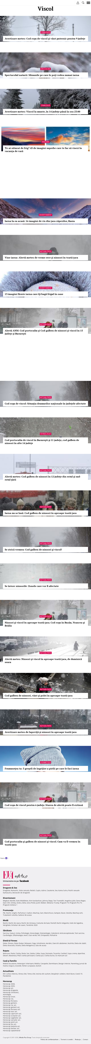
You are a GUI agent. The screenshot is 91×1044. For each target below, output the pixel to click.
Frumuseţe (8, 910)
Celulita (69, 913)
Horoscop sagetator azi (12, 1018)
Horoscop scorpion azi (11, 1016)
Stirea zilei (45, 434)
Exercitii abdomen (60, 943)
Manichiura (48, 913)
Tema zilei (45, 32)
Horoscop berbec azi (11, 1028)
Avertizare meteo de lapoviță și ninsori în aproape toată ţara (41, 732)
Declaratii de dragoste (21, 893)
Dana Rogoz (81, 901)
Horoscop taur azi (10, 1011)
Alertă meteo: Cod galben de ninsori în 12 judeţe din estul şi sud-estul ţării (43, 478)
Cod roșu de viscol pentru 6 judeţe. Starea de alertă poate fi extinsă (44, 805)
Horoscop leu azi (9, 1024)
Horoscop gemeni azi (11, 1007)
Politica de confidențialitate (49, 1039)
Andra (19, 903)
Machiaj (36, 913)
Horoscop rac (8, 999)
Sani (41, 913)
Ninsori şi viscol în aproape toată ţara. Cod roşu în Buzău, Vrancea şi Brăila (45, 624)
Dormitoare (53, 963)
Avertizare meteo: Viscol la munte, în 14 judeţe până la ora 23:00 (42, 111)
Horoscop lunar (9, 996)
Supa (43, 953)
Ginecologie (34, 933)
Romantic (14, 890)
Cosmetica (45, 762)
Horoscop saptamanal (11, 1030)
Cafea (38, 953)
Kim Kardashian (35, 901)
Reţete (6, 950)
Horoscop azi (8, 988)
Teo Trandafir (58, 901)
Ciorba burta (49, 955)
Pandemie (7, 976)
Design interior (64, 963)
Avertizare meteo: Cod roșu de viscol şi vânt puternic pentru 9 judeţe (45, 38)
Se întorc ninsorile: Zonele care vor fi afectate (32, 586)
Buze (63, 913)
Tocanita (56, 953)
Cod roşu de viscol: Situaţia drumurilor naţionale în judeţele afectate (45, 403)
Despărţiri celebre (58, 974)
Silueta (18, 945)
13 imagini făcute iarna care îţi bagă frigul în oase (34, 294)
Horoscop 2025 (9, 986)
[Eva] (7, 2)
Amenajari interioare (25, 963)
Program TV (64, 903)
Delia (24, 903)
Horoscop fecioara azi (11, 1009)
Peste (24, 953)
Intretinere (41, 943)
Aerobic (49, 943)
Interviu (14, 974)
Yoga (34, 943)
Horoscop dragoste (10, 990)
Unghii (14, 913)
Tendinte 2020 (31, 925)
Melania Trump (53, 903)
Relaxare (28, 943)
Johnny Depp (47, 901)
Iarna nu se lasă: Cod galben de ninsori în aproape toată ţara (41, 513)
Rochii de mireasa (28, 923)
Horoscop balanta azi (11, 1026)
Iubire (43, 890)
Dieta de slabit (80, 943)
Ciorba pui (39, 955)
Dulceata (49, 953)
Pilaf (19, 955)
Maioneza (13, 955)
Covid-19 (78, 974)
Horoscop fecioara (10, 1001)
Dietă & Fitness (10, 940)
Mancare (6, 953)
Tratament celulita (10, 915)
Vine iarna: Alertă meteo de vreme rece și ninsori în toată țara (41, 257)
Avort (26, 935)
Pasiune (45, 142)
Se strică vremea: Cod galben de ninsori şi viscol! (33, 549)
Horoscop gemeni (10, 1003)
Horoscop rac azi (9, 1005)
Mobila (37, 963)
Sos (28, 953)
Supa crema (72, 953)
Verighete (7, 925)
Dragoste (6, 890)
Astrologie (7, 994)
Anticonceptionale (67, 933)
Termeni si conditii (67, 1039)
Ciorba (18, 953)
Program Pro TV (76, 903)
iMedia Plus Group (25, 1037)
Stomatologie (45, 933)
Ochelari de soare (18, 925)
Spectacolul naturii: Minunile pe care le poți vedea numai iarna (42, 75)
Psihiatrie (53, 935)
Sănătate (7, 930)
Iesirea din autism (43, 974)
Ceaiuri (12, 933)
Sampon (57, 913)
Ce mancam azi (61, 955)
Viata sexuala (24, 890)
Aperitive (81, 953)
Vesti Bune (70, 974)
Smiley (13, 903)
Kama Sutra (63, 890)
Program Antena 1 (10, 905)
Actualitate (45, 251)
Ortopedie (45, 935)
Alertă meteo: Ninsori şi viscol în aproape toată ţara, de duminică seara (43, 660)
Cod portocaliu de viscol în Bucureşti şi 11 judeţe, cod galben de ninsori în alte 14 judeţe (42, 441)
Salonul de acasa (25, 915)
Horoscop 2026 (9, 984)
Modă (5, 920)
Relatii (32, 890)
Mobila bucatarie (9, 963)
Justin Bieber (41, 903)
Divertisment (45, 215)
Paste (13, 953)
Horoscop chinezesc (11, 992)
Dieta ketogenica (28, 945)
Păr (4, 913)
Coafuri (29, 913)
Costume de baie (43, 923)
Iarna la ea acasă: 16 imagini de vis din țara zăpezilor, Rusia (40, 221)
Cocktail (64, 953)
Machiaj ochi (78, 913)
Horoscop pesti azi (10, 1022)
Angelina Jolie (70, 901)
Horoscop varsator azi (11, 1020)
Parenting (75, 963)
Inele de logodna (76, 923)
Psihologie (25, 933)
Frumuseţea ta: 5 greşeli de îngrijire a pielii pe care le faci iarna (42, 768)
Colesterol (55, 933)
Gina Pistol (31, 903)
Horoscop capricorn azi (12, 1013)
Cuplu (38, 890)
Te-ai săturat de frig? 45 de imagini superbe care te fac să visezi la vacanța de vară (43, 149)
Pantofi (53, 923)
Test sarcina (79, 933)
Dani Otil (6, 903)
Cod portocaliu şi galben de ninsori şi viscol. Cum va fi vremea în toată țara (42, 843)
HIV (39, 935)
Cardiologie (7, 935)
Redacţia (78, 1039)
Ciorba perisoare (28, 955)
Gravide (18, 966)
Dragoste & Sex (10, 887)
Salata (32, 953)
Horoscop (7, 981)
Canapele (44, 963)
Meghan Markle (9, 901)
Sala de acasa (40, 945)
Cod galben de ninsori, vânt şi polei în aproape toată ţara (39, 695)
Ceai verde (32, 935)
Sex (56, 890)
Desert (5, 955)
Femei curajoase (28, 966)
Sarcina (6, 933)
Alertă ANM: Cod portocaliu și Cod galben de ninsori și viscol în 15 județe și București (44, 332)
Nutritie (71, 943)
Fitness (10, 943)
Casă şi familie (10, 961)
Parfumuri (22, 913)
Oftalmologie (18, 935)
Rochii (8, 913)
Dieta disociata (9, 945)
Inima (18, 933)
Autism (38, 966)
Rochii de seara (15, 923)
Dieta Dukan (19, 943)
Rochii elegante (63, 923)
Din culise (45, 69)
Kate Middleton (22, 901)
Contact (85, 1039)
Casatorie (50, 890)
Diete (5, 943)
